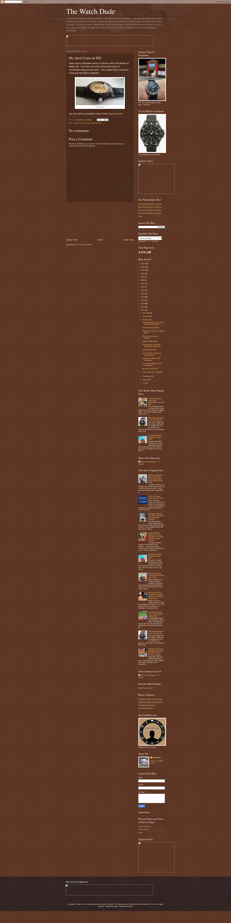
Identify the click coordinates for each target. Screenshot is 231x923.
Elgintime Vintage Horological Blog (150, 702)
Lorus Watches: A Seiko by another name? (151, 354)
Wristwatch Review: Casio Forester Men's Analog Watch (155, 614)
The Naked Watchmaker (146, 705)
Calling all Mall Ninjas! (150, 341)
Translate (155, 241)
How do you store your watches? (150, 337)
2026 (143, 264)
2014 (143, 300)
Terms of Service (144, 826)
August (145, 380)
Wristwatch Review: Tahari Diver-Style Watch (155, 437)
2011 (143, 310)
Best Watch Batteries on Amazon (150, 213)
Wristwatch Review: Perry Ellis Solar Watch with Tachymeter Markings (156, 516)
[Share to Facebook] (105, 120)
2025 (143, 267)
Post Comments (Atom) (84, 244)
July (144, 383)
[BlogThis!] (100, 120)
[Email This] (98, 120)
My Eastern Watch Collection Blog (150, 699)
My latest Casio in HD (149, 369)
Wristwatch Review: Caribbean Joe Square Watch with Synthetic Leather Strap (156, 595)
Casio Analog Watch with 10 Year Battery (152, 364)
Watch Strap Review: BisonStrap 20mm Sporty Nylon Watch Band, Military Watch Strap (155, 479)
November (146, 316)
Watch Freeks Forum (145, 688)
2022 (143, 277)
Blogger (130, 906)
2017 (143, 290)
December (146, 313)
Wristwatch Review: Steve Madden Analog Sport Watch (156, 575)
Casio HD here (115, 114)
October (146, 320)
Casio (76, 123)
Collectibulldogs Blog (145, 708)
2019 (143, 283)
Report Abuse (144, 812)
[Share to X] (102, 120)
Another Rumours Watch (150, 328)
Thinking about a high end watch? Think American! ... (152, 345)
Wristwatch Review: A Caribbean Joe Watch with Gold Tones (155, 651)
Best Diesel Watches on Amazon (149, 207)
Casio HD (82, 123)
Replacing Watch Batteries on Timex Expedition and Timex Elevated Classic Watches (155, 536)
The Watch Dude (90, 11)
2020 (143, 280)
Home (100, 240)
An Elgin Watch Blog (149, 350)
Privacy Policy (143, 829)
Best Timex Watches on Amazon (149, 210)
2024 (143, 270)
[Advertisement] (100, 220)
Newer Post (71, 240)
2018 (143, 287)
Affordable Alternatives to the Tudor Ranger (156, 419)
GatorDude (157, 757)
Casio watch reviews (94, 123)
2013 (143, 303)
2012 (143, 307)
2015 (143, 297)
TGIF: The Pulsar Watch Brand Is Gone (155, 497)
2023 (143, 273)
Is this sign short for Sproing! (152, 372)
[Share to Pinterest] (107, 120)
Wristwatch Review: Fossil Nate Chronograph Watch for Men (156, 401)
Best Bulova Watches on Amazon (150, 204)
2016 (143, 293)
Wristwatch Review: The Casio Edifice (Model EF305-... (153, 323)
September (147, 376)
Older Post (128, 240)
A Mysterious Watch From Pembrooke (151, 359)
